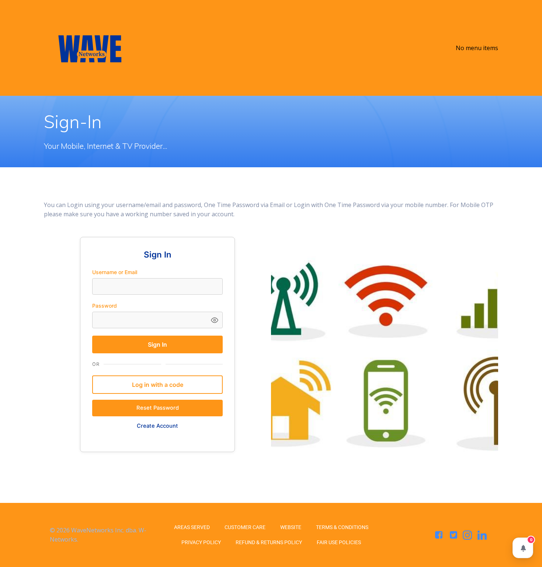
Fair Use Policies (339, 542)
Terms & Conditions (342, 527)
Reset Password (157, 408)
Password (104, 305)
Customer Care (245, 527)
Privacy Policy (201, 542)
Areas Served (192, 527)
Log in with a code (157, 384)
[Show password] (214, 320)
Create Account (157, 426)
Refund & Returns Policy (269, 542)
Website (290, 527)
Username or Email (114, 272)
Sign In (157, 344)
